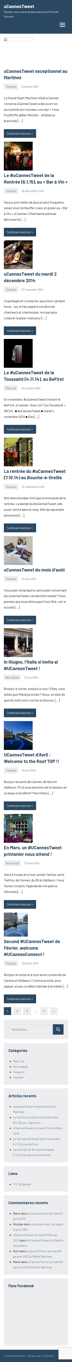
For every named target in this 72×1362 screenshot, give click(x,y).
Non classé (12, 677)
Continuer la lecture (19, 133)
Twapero (11, 86)
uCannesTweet (19, 6)
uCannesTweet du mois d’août (34, 569)
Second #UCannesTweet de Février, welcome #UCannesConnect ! (32, 948)
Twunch (18, 1077)
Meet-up (11, 388)
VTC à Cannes (22, 1184)
